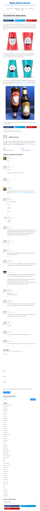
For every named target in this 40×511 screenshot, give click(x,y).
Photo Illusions (5, 467)
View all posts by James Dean (30, 144)
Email (4, 376)
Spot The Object (5, 481)
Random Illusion (17, 8)
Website (4, 381)
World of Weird (5, 495)
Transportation (5, 491)
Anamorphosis (9, 130)
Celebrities (5, 428)
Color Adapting (5, 430)
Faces (11, 131)
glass (13, 131)
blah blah (8, 240)
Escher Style (5, 436)
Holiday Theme (5, 448)
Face (8, 131)
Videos (22, 8)
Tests (26, 8)
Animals (4, 412)
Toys (20, 130)
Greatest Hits (31, 8)
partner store (27, 24)
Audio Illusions (5, 420)
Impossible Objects (6, 450)
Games (4, 442)
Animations (5, 414)
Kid (14, 131)
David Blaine (5, 432)
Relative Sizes (5, 469)
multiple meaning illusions (16, 26)
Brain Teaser (5, 426)
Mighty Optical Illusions (20, 2)
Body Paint (5, 424)
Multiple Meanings (15, 130)
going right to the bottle (22, 82)
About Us (17, 9)
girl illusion (14, 53)
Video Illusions (5, 493)
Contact (22, 9)
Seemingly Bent (5, 477)
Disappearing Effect (6, 434)
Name (4, 370)
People (17, 131)
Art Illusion (5, 416)
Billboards (4, 422)
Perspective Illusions (6, 465)
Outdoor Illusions (6, 463)
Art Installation (5, 418)
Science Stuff (5, 475)
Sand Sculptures (5, 471)
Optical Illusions (10, 8)
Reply (8, 162)
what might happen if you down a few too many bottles (24, 83)
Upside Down (21, 131)
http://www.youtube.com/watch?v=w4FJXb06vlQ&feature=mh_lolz (23, 192)
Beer (7, 131)
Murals (4, 459)
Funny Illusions (5, 440)
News (4, 461)
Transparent (5, 489)
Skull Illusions (5, 479)
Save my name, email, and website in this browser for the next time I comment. (17, 389)
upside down (5, 29)
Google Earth (5, 444)
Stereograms (5, 483)
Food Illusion (5, 438)
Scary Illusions (5, 473)
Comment (5, 354)
